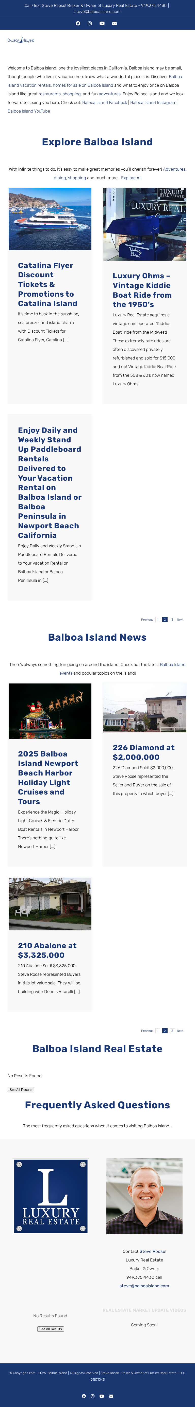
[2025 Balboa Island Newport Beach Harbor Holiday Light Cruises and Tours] (50, 710)
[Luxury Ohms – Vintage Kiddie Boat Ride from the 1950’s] (144, 224)
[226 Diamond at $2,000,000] (144, 707)
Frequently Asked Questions (97, 1105)
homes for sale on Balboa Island (83, 85)
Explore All (131, 177)
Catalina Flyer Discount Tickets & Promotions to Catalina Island (48, 284)
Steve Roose (152, 1251)
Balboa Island (57, 1373)
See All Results (21, 1090)
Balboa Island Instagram (153, 102)
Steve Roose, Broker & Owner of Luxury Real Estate (138, 1373)
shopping (72, 93)
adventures (110, 93)
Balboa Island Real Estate (97, 1049)
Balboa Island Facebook (104, 102)
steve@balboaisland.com (97, 11)
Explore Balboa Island (97, 142)
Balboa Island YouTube (29, 111)
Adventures (174, 169)
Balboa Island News (97, 637)
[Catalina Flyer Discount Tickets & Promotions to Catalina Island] (50, 219)
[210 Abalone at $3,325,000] (50, 904)
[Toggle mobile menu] (185, 44)
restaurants (50, 93)
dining (60, 177)
